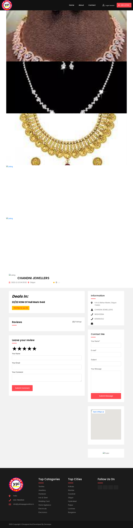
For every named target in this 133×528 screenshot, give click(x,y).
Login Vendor (110, 5)
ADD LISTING (125, 5)
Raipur (70, 505)
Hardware (42, 494)
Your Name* (95, 341)
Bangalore (72, 512)
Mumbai (71, 490)
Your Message (96, 369)
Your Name (16, 354)
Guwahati (71, 494)
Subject (94, 360)
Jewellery (42, 490)
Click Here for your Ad (21, 308)
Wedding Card (43, 501)
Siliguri (70, 498)
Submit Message (106, 396)
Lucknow (71, 509)
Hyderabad (72, 501)
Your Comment (17, 372)
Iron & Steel (43, 498)
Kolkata (71, 487)
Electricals (42, 509)
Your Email (16, 363)
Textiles (41, 487)
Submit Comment (22, 388)
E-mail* (93, 350)
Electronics (42, 512)
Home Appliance (44, 505)
